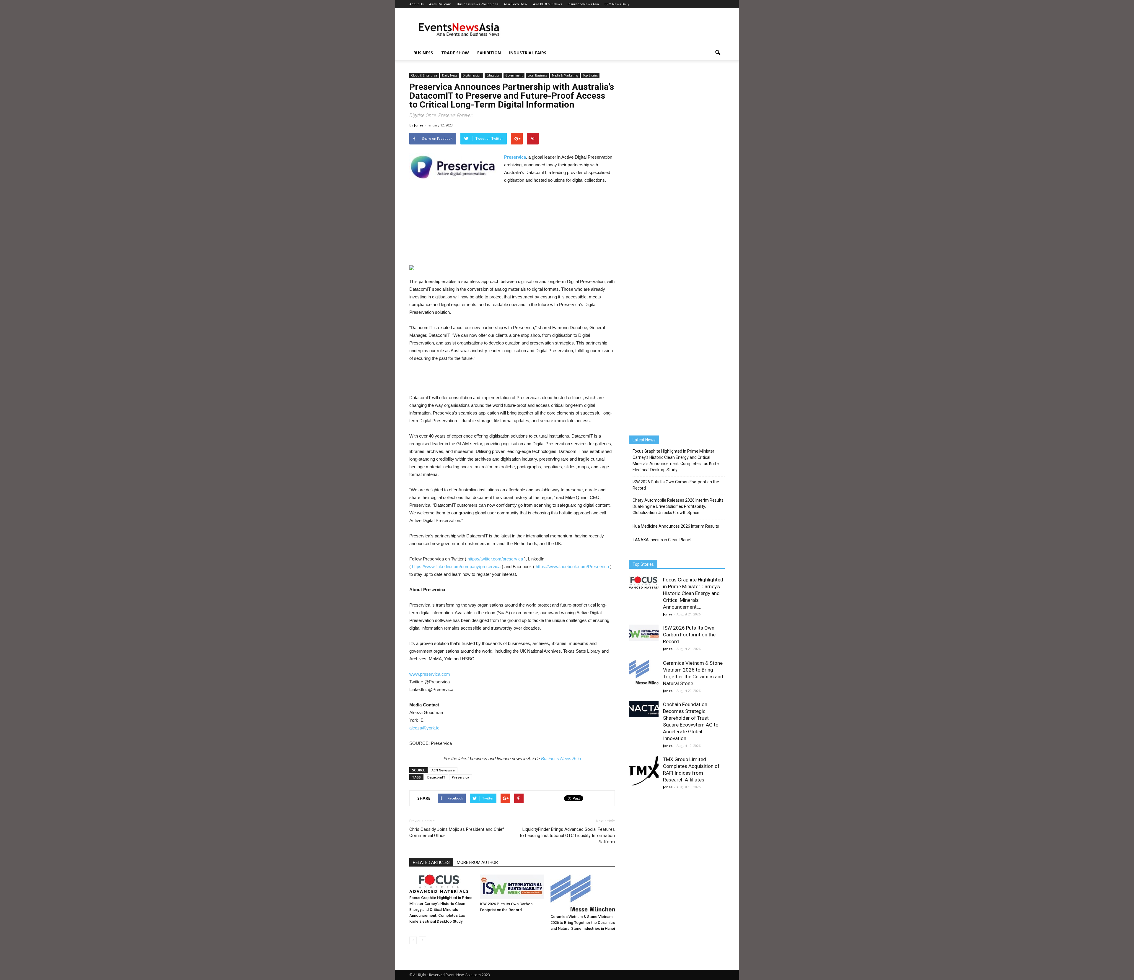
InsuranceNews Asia (583, 4)
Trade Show (455, 53)
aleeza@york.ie (424, 727)
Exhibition (489, 53)
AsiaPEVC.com (440, 4)
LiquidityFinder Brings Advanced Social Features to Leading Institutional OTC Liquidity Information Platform (567, 835)
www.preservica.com (429, 674)
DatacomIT (436, 777)
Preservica (460, 777)
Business (423, 53)
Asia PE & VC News (547, 4)
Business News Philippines (477, 4)
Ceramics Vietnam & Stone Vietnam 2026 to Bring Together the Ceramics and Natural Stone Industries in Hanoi (582, 922)
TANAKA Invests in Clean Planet (662, 539)
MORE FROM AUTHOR (477, 862)
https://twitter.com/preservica (495, 558)
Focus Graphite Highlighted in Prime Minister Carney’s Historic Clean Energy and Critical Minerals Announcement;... (693, 593)
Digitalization (471, 75)
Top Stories (590, 75)
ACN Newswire (443, 770)
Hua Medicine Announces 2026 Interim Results (676, 526)
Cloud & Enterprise (424, 75)
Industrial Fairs (527, 53)
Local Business (537, 75)
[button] (718, 53)
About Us (416, 4)
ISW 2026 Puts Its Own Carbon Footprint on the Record (676, 485)
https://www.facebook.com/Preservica (572, 566)
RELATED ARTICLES (431, 862)
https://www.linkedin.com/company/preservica (456, 566)
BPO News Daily (617, 4)
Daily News (449, 75)
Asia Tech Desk (515, 4)
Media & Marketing (565, 75)
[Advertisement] (617, 30)
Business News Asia (561, 758)
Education (493, 75)
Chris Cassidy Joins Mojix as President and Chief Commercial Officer (456, 832)
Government (514, 75)
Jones (418, 125)
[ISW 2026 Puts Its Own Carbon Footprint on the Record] (512, 887)
